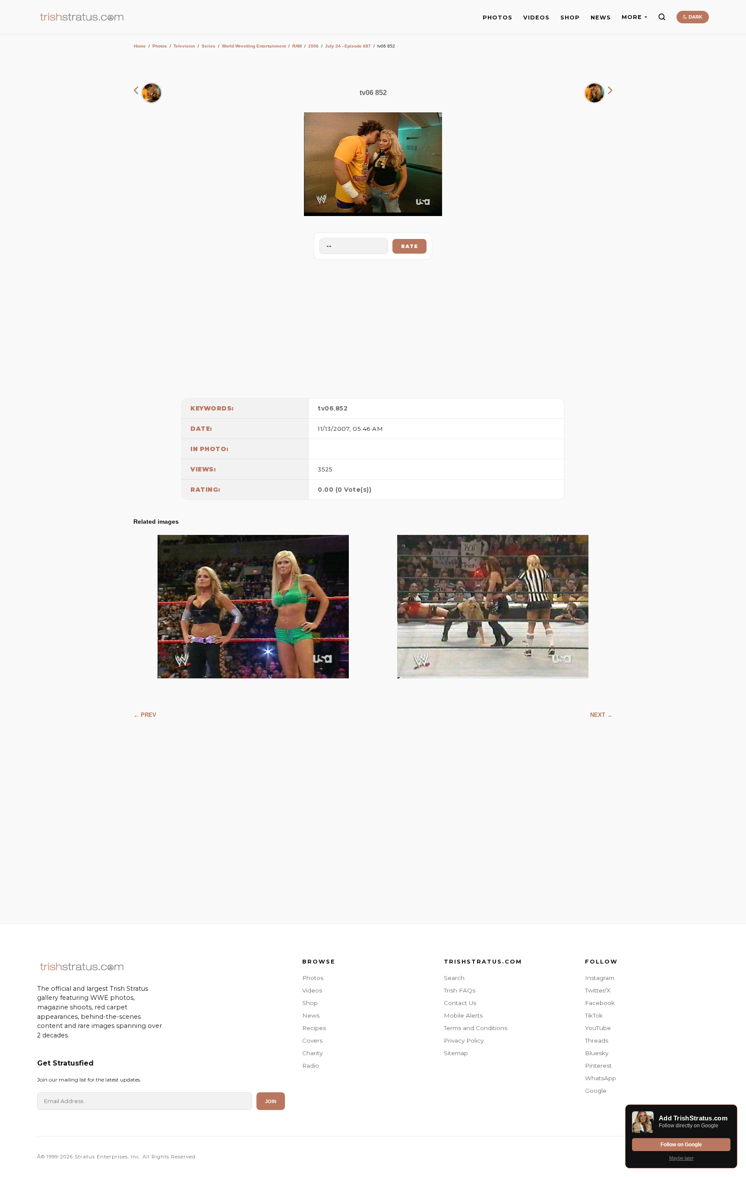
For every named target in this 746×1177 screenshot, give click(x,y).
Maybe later (681, 1158)
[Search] (662, 17)
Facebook (600, 1002)
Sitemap (456, 1053)
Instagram (599, 977)
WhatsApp (600, 1078)
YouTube (598, 1027)
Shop (310, 1002)
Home (140, 46)
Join (270, 1101)
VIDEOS (536, 17)
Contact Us (460, 1002)
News (310, 1015)
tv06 (326, 408)
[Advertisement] (373, 327)
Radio (310, 1065)
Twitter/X (597, 990)
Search (454, 977)
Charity (312, 1053)
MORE (632, 17)
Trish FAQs (459, 990)
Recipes (314, 1027)
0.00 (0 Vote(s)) (344, 489)
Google (596, 1090)
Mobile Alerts (463, 1015)
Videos (312, 990)
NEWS (601, 17)
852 (341, 408)
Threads (596, 1040)
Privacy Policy (464, 1040)
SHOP (570, 17)
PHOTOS (497, 17)
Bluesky (596, 1053)
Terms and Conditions (475, 1027)
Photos (159, 46)
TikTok (594, 1015)
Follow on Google (681, 1145)
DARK (694, 16)
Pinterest (598, 1065)
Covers (312, 1040)
